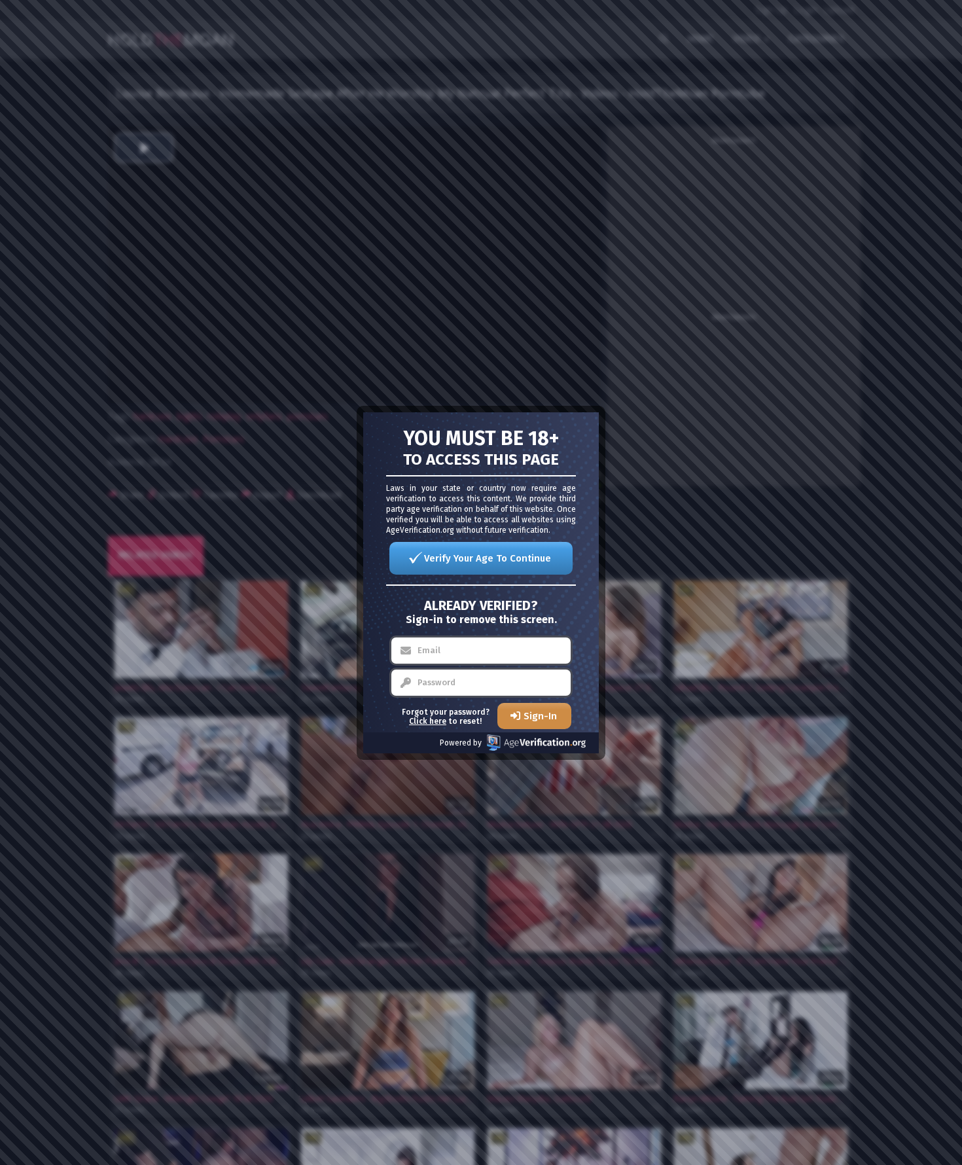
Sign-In (540, 716)
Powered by (461, 742)
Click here (427, 721)
